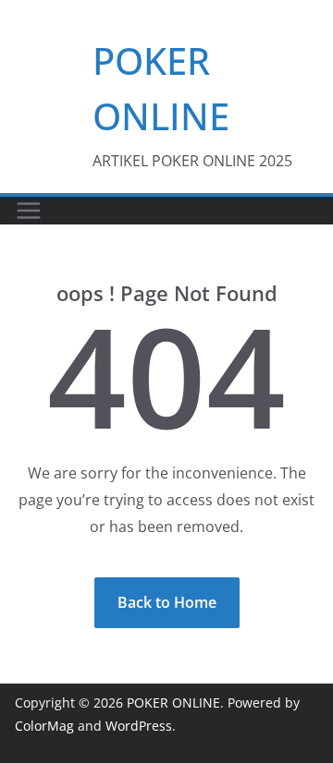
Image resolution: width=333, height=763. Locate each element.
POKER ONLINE (173, 702)
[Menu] (29, 210)
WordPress (138, 725)
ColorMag (44, 725)
